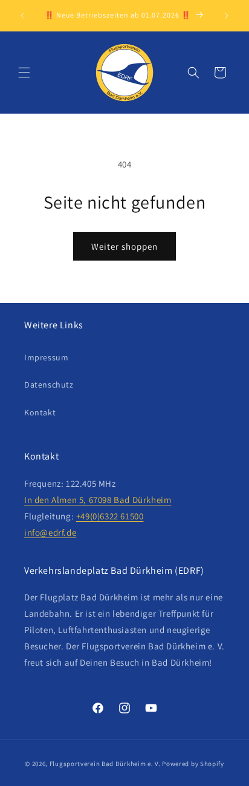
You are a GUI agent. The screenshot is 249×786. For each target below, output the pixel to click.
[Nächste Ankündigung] (226, 15)
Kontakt (40, 412)
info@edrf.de (50, 532)
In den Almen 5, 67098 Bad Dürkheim (97, 499)
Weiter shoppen (124, 246)
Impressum (46, 357)
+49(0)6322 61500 (110, 516)
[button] (24, 72)
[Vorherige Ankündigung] (22, 15)
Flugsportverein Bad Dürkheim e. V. (105, 763)
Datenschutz (49, 384)
